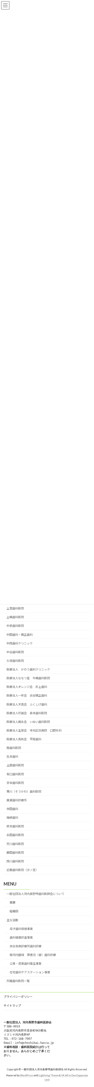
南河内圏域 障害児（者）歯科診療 (33, 955)
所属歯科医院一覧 (18, 981)
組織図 (14, 911)
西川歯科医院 (15, 861)
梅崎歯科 (12, 817)
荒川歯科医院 (15, 843)
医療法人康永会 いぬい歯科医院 (28, 721)
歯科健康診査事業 (21, 937)
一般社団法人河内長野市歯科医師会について (35, 894)
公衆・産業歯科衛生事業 (25, 963)
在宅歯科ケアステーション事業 (30, 972)
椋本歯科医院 (15, 826)
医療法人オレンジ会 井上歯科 (27, 687)
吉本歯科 (12, 756)
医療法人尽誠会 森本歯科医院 (27, 713)
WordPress (26, 1075)
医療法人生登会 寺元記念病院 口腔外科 (34, 730)
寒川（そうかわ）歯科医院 (24, 791)
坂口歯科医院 (15, 774)
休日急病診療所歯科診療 (25, 946)
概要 (12, 902)
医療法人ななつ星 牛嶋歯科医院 (28, 678)
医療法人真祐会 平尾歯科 (24, 739)
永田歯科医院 (15, 835)
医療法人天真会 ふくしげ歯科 (27, 704)
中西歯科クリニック (20, 643)
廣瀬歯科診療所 (17, 800)
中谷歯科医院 (15, 652)
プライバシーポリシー (18, 996)
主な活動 (12, 920)
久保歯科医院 (15, 661)
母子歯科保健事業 (21, 928)
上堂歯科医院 (15, 608)
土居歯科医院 (15, 765)
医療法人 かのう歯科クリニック (28, 669)
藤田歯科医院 (15, 852)
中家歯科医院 (15, 626)
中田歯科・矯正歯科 (20, 634)
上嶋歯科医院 (15, 617)
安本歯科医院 (15, 782)
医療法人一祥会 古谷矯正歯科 (27, 695)
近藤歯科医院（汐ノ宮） (22, 870)
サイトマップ (12, 1005)
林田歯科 (12, 809)
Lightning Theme (49, 1075)
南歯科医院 (14, 748)
